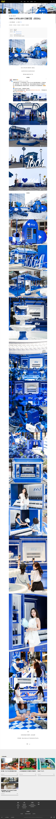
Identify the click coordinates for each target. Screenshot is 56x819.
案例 (11, 15)
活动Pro (34, 813)
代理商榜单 (32, 806)
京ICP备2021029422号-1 (39, 817)
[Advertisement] (28, 751)
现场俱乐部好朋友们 (32, 805)
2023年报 (24, 807)
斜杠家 (22, 813)
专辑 (24, 802)
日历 (18, 806)
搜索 (38, 804)
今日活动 (18, 805)
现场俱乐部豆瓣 (27, 813)
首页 (9, 15)
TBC (21, 22)
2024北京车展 (24, 806)
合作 (38, 802)
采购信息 (24, 805)
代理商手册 (32, 804)
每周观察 (24, 804)
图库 (18, 807)
